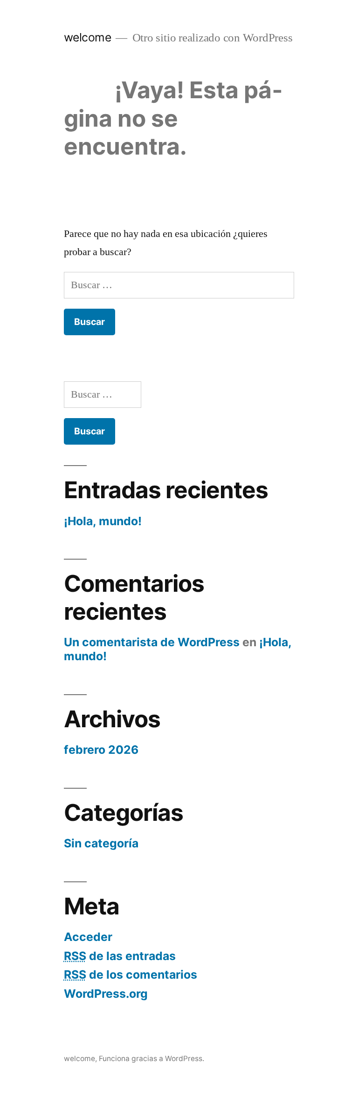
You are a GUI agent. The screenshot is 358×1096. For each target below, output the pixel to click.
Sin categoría (101, 843)
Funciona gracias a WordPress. (151, 1058)
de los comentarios (130, 974)
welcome (87, 37)
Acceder (88, 937)
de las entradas (120, 956)
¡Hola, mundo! (103, 521)
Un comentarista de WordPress (152, 642)
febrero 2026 (101, 750)
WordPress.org (106, 994)
